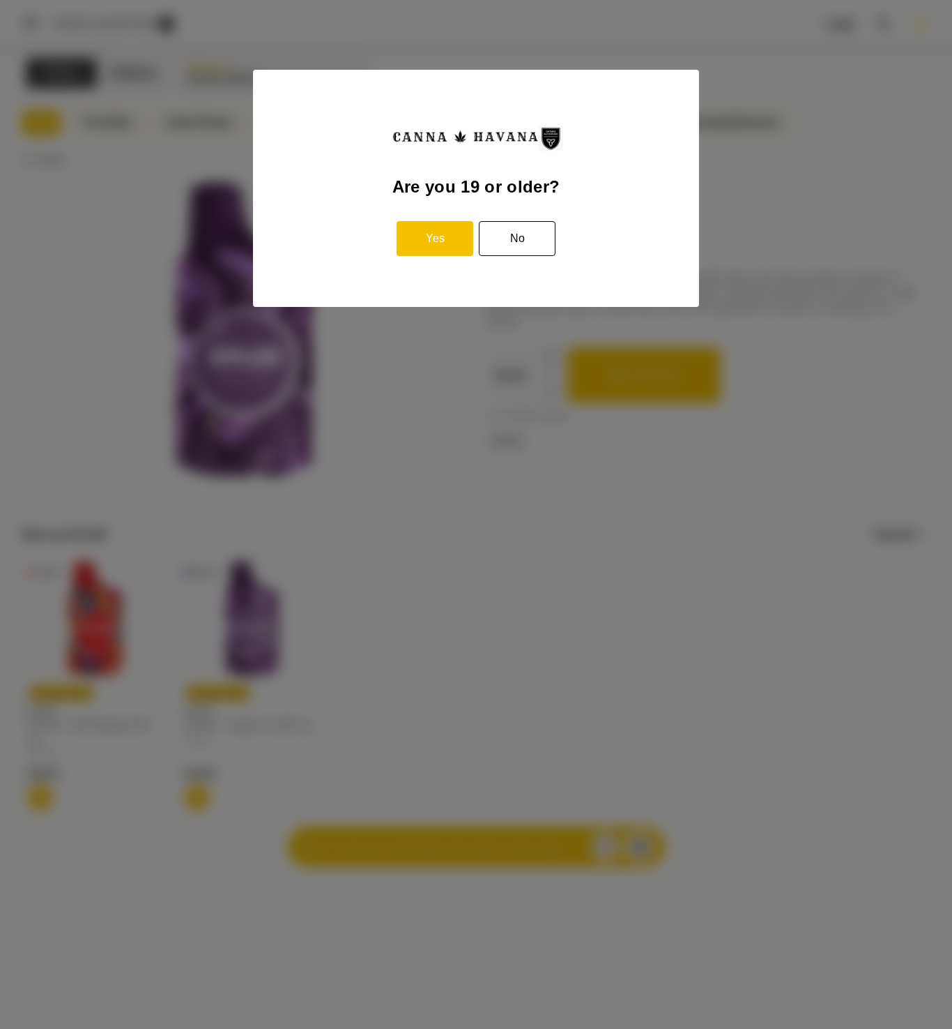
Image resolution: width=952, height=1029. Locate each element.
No (517, 238)
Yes (435, 238)
